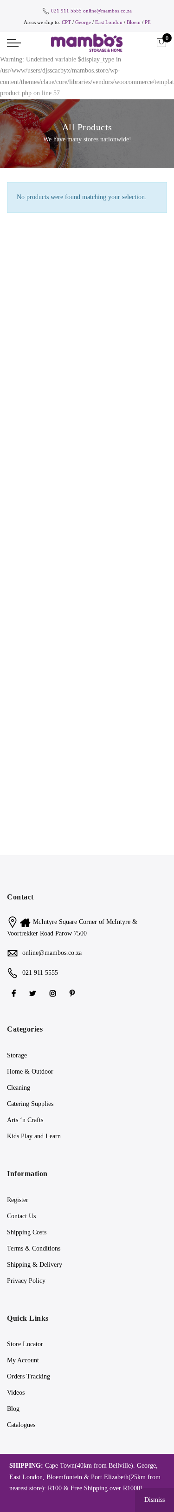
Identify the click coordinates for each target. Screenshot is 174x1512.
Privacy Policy (26, 1280)
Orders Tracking (28, 1376)
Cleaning (18, 1087)
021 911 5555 (66, 10)
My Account (23, 1360)
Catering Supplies (30, 1103)
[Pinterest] (73, 993)
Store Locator (25, 1344)
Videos (16, 1392)
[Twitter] (34, 993)
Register (17, 1199)
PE (148, 22)
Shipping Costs (26, 1232)
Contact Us (21, 1216)
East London (109, 22)
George (83, 22)
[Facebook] (15, 993)
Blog (13, 1408)
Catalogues (21, 1424)
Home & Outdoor (30, 1071)
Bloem (134, 22)
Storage (17, 1055)
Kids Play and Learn (34, 1136)
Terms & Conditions (33, 1248)
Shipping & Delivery (34, 1264)
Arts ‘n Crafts (25, 1120)
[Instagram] (54, 993)
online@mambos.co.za (107, 10)
